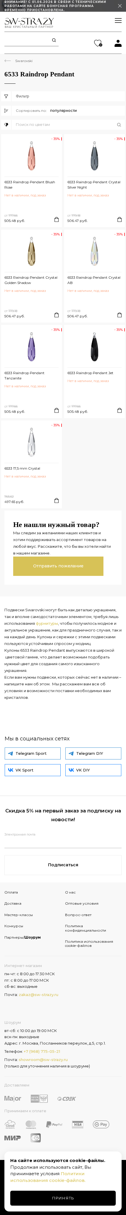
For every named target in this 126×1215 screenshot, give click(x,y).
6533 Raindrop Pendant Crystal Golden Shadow (30, 280)
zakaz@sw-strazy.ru (38, 994)
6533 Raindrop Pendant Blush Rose (29, 184)
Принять (63, 1198)
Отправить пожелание (58, 566)
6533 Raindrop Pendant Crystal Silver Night (93, 184)
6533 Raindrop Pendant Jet (90, 373)
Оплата (11, 892)
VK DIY (83, 770)
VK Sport (24, 770)
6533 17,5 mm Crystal (22, 468)
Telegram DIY (89, 753)
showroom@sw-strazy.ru (43, 1059)
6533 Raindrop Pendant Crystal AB (93, 280)
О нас (70, 892)
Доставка (12, 903)
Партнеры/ (22, 937)
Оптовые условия (81, 903)
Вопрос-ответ (78, 915)
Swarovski (24, 61)
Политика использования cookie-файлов (89, 943)
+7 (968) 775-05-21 (42, 1051)
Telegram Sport (31, 753)
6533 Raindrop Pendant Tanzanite (24, 375)
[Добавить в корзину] (57, 219)
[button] (70, 125)
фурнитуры (47, 623)
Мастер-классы (18, 915)
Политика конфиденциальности (85, 928)
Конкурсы (13, 926)
